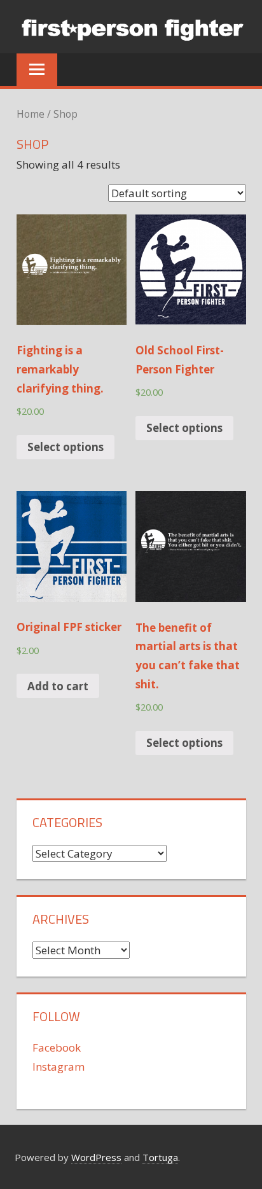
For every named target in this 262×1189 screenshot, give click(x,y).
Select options (65, 447)
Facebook (56, 1047)
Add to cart (57, 686)
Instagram (58, 1066)
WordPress (96, 1157)
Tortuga (160, 1157)
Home (31, 114)
